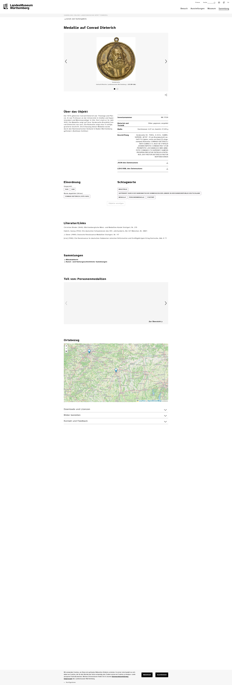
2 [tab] (118, 89)
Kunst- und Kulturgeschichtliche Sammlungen (86, 262)
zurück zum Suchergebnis (76, 19)
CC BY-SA (131, 84)
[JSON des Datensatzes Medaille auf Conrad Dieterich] (167, 163)
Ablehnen (147, 675)
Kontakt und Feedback (76, 421)
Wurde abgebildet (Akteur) (73, 193)
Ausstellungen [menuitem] (198, 9)
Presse (197, 2)
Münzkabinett (72, 260)
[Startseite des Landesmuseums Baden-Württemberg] (18, 8)
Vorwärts (166, 61)
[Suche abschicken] (214, 3)
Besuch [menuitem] (184, 9)
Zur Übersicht (155, 321)
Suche (205, 2)
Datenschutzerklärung (120, 676)
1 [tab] (115, 89)
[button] (116, 370)
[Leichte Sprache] (219, 2)
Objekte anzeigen (116, 203)
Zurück (66, 61)
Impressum (68, 679)
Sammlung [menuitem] (224, 9)
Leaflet (142, 401)
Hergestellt (68, 186)
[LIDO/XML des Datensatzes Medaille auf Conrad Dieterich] (167, 169)
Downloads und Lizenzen (77, 409)
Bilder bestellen (72, 415)
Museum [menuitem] (212, 9)
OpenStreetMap (155, 401)
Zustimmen (162, 675)
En (228, 2)
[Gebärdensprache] (224, 2)
